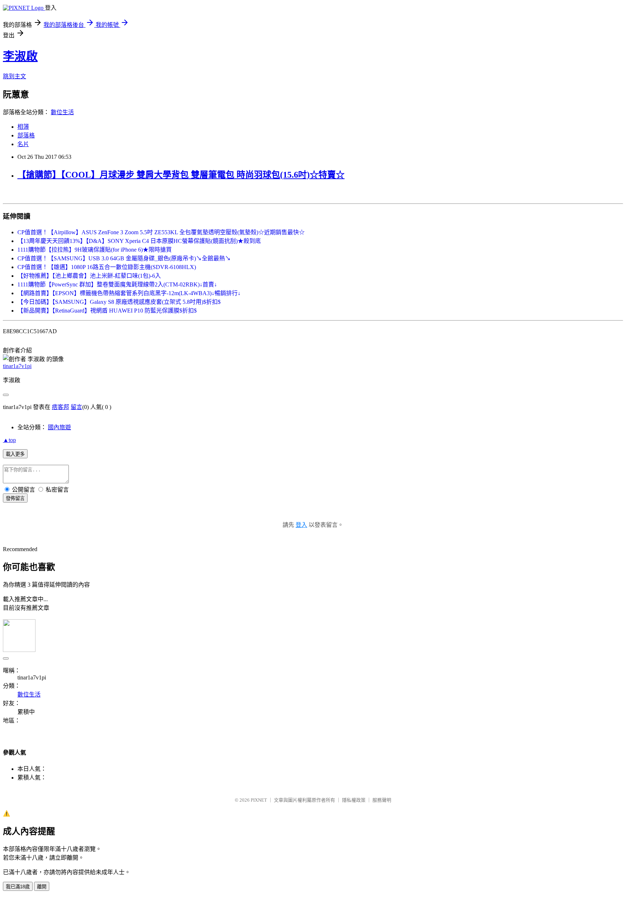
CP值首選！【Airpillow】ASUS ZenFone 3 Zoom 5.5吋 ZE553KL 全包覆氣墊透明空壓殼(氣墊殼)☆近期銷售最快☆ (161, 232)
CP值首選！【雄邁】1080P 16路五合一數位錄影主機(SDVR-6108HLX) (106, 267)
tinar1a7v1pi (17, 366)
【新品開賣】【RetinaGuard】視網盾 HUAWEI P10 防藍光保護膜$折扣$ (107, 310)
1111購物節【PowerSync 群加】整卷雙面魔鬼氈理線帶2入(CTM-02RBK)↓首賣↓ (117, 284)
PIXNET (259, 800)
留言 (76, 407)
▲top (9, 440)
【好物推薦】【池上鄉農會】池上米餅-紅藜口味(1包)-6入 (89, 276)
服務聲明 (381, 800)
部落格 (26, 135)
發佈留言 (15, 498)
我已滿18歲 (18, 886)
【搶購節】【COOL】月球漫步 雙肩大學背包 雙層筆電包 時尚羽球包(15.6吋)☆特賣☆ (181, 174)
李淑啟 (20, 56)
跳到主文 (14, 76)
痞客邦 (60, 407)
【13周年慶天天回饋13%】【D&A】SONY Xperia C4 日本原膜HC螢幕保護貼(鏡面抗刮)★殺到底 (139, 241)
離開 (41, 886)
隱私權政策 (354, 800)
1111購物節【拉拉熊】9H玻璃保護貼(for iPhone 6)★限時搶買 (94, 250)
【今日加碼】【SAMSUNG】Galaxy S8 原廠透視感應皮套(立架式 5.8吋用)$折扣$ (119, 302)
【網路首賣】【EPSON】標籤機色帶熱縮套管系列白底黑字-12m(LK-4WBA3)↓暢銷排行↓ (129, 293)
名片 (23, 144)
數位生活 (62, 112)
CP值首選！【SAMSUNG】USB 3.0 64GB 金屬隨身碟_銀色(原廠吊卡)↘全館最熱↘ (124, 258)
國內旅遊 (59, 427)
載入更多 (15, 454)
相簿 (23, 127)
